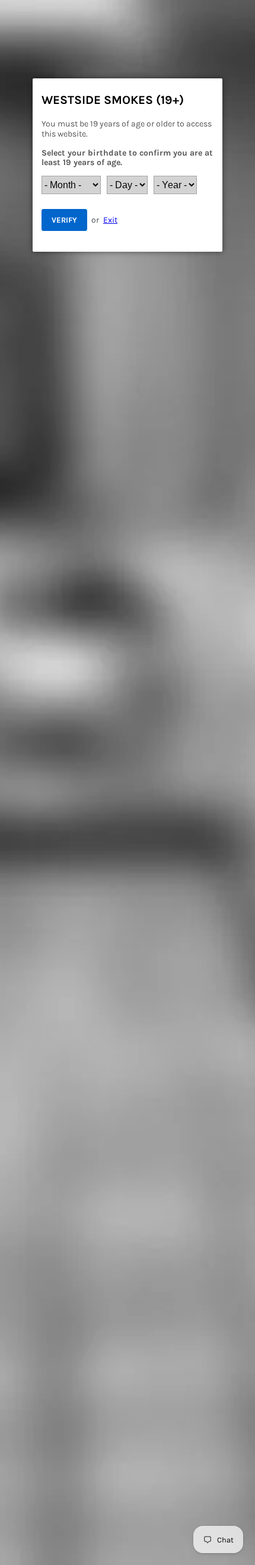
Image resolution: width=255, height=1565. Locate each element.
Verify (64, 220)
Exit (110, 220)
